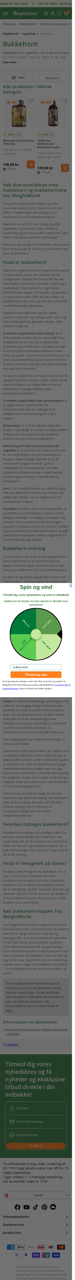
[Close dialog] (72, 585)
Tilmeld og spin (36, 674)
